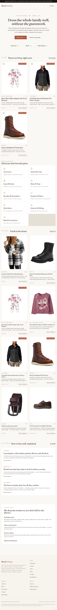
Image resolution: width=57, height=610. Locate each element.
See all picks (52, 58)
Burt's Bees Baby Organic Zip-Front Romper (14, 99)
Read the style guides (35, 37)
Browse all (53, 231)
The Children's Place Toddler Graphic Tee (42, 325)
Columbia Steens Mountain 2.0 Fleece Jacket (40, 99)
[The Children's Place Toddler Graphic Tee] (43, 303)
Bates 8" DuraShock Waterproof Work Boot (41, 274)
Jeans (31, 568)
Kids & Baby (4, 589)
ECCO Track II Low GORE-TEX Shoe (41, 426)
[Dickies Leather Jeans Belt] (14, 404)
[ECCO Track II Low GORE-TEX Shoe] (43, 404)
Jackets (32, 566)
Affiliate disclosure (34, 586)
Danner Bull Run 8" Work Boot (12, 148)
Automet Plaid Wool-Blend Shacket (12, 274)
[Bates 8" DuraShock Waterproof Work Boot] (43, 252)
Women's (3, 583)
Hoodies (32, 574)
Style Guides (4, 594)
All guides (53, 443)
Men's (2, 586)
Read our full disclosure (10, 540)
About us (32, 583)
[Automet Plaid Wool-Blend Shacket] (14, 252)
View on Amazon (22, 107)
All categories (33, 577)
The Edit (51, 5)
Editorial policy (33, 589)
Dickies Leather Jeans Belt (9, 426)
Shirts (31, 571)
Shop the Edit (20, 37)
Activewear (32, 563)
